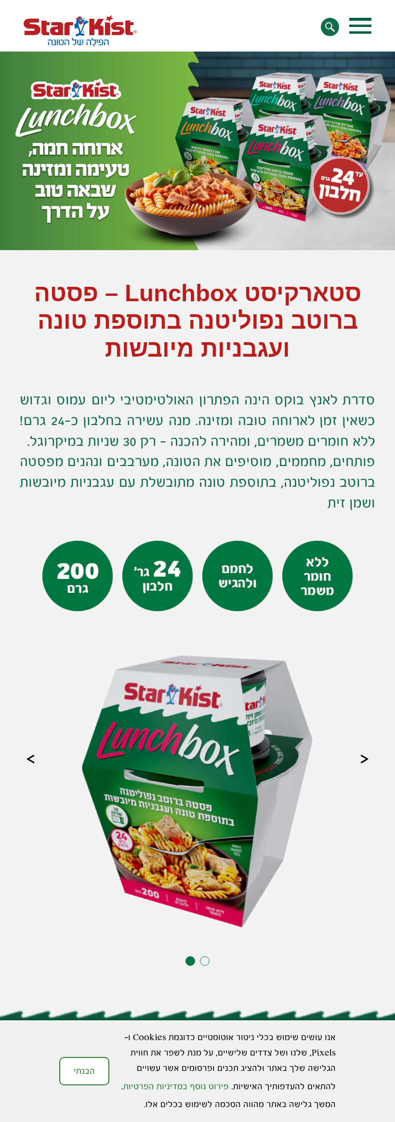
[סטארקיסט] (80, 31)
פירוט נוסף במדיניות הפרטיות (176, 1086)
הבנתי (84, 1071)
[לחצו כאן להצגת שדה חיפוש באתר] (330, 27)
